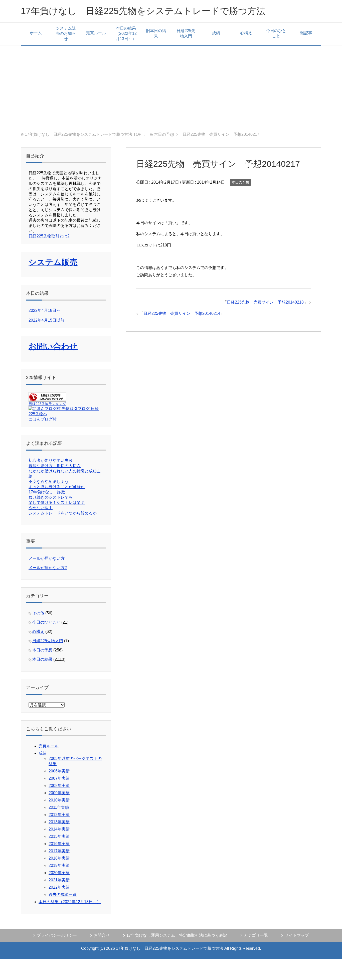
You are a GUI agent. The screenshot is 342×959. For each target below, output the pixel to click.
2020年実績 (59, 873)
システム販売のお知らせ (66, 33)
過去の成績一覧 (63, 894)
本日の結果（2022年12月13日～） (126, 33)
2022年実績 (59, 887)
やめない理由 (41, 508)
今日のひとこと (276, 33)
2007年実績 (59, 778)
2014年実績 (59, 829)
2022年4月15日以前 (46, 320)
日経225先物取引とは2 (49, 236)
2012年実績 (59, 814)
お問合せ (102, 935)
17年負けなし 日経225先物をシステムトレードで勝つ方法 (143, 11)
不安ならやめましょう (49, 481)
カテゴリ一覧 (256, 935)
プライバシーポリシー (57, 935)
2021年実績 (59, 880)
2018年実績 (59, 858)
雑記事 (306, 33)
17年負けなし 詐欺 (47, 492)
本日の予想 (240, 182)
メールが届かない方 (47, 558)
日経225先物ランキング (47, 404)
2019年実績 (59, 865)
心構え (246, 33)
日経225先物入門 (186, 33)
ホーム (36, 33)
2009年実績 (59, 793)
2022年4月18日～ (44, 310)
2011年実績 (59, 807)
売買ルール (96, 33)
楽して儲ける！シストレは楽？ (57, 502)
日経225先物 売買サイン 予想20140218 (265, 302)
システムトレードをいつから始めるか (63, 513)
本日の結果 (42, 659)
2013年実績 (59, 822)
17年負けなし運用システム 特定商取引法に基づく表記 (176, 935)
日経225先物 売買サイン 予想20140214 (181, 313)
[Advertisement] (171, 89)
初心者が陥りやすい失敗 (51, 460)
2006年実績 (59, 771)
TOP (83, 134)
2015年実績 (59, 836)
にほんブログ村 (43, 419)
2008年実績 (59, 785)
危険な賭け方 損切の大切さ (55, 466)
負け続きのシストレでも (51, 497)
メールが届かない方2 (48, 568)
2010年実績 (59, 800)
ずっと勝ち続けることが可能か (57, 487)
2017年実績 (59, 851)
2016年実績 (59, 844)
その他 (38, 613)
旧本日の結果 (156, 33)
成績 (216, 33)
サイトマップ (297, 935)
